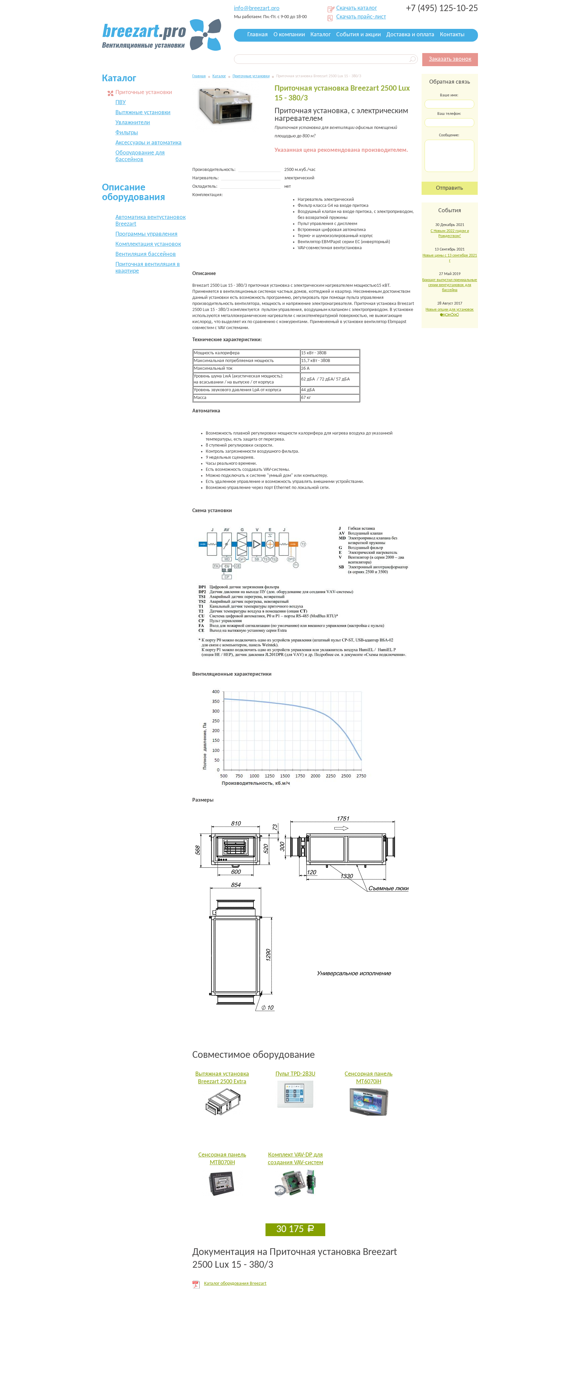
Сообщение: (449, 135)
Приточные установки (251, 76)
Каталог (320, 35)
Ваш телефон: (449, 114)
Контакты (452, 35)
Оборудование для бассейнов (140, 156)
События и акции (358, 35)
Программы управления (146, 234)
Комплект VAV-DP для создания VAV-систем (295, 1159)
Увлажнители (132, 123)
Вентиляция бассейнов (145, 254)
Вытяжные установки (143, 112)
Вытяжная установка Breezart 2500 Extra (222, 1078)
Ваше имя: (449, 95)
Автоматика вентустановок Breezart (150, 220)
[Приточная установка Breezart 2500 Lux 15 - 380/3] (225, 131)
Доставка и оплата (410, 35)
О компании (289, 35)
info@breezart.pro (257, 8)
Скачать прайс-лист (361, 17)
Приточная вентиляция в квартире (147, 267)
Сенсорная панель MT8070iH (222, 1159)
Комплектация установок (148, 244)
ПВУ (120, 102)
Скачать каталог (356, 8)
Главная (257, 35)
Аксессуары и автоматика (148, 143)
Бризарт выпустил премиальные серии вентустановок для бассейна (449, 285)
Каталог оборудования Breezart (235, 1283)
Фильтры (126, 133)
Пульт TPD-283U (296, 1074)
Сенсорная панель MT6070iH (368, 1078)
